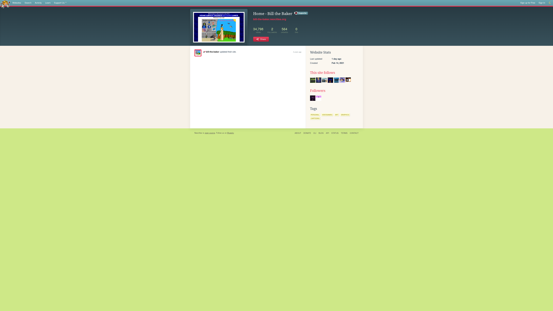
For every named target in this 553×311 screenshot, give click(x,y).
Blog (321, 133)
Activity (38, 2)
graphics (345, 115)
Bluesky (230, 132)
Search (28, 2)
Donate (307, 133)
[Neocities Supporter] (301, 13)
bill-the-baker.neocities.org (269, 19)
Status (335, 133)
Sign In (542, 2)
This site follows (322, 73)
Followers (317, 91)
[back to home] (5, 3)
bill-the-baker (212, 51)
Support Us (59, 2)
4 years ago (297, 52)
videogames (327, 115)
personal (315, 115)
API (327, 133)
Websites (16, 2)
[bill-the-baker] (198, 53)
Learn (48, 2)
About (298, 133)
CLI (314, 133)
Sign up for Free (527, 2)
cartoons (315, 118)
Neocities (198, 132)
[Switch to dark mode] (550, 3)
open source (210, 132)
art (336, 115)
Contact (354, 133)
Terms (344, 133)
